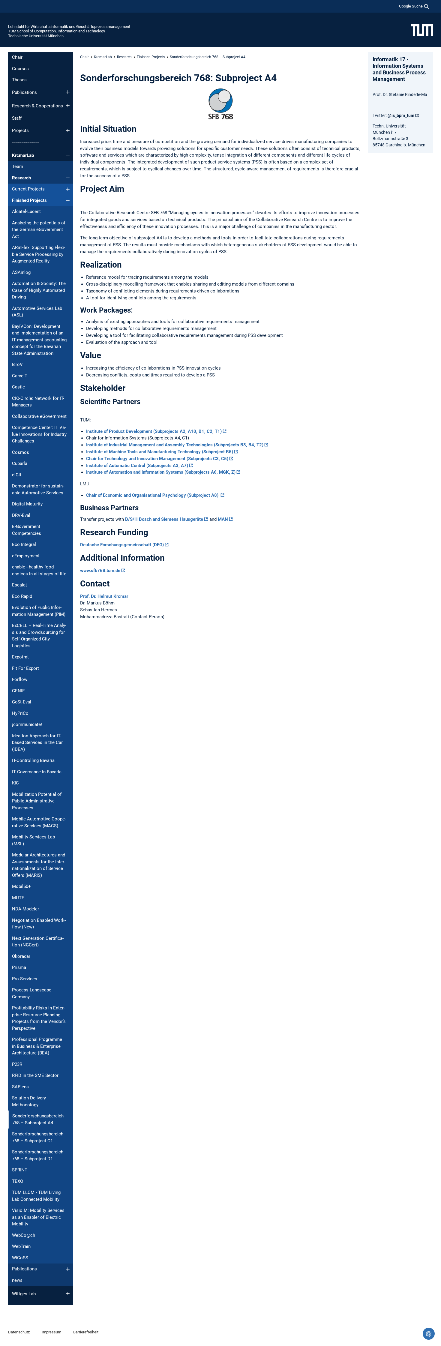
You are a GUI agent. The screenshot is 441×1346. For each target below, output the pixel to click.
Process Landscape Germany (31, 993)
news (17, 1280)
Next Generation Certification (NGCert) (38, 942)
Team (17, 166)
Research (21, 178)
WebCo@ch (23, 1235)
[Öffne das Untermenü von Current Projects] (67, 189)
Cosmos (20, 452)
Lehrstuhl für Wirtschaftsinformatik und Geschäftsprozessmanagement (69, 26)
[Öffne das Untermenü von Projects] (67, 130)
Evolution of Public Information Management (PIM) (38, 611)
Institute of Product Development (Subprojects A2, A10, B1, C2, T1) (154, 431)
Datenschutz (19, 1332)
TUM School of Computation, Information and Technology (56, 31)
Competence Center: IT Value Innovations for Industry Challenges (39, 434)
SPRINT (19, 1170)
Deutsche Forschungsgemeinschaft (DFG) (122, 544)
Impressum (51, 1332)
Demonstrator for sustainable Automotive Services (38, 489)
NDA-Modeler (25, 909)
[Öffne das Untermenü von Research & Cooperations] (67, 105)
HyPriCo (20, 713)
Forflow (19, 679)
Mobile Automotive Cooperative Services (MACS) (39, 822)
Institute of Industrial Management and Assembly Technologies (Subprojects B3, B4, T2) (174, 445)
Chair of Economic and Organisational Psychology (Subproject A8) (153, 495)
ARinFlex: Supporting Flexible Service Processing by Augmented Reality (38, 254)
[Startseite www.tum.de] (422, 29)
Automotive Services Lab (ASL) (37, 312)
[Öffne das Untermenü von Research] (67, 177)
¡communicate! (27, 724)
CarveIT (19, 376)
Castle (18, 387)
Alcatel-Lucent (26, 211)
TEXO (17, 1181)
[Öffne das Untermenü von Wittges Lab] (67, 1293)
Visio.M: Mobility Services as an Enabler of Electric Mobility (38, 1217)
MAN (223, 519)
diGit (16, 475)
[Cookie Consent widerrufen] (429, 1334)
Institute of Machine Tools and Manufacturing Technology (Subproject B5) (159, 451)
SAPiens (20, 1087)
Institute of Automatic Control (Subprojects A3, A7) (137, 465)
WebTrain (21, 1246)
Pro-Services (24, 979)
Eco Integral (24, 544)
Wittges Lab (24, 1294)
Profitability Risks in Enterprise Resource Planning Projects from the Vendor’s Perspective (39, 1018)
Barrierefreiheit (85, 1332)
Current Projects (28, 189)
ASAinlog (21, 272)
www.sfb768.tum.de (100, 570)
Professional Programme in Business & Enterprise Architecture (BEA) (37, 1046)
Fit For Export (25, 668)
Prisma (19, 967)
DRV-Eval (21, 515)
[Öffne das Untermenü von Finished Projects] (67, 200)
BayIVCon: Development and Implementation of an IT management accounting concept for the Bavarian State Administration (39, 340)
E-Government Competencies (26, 530)
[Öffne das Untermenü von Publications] (67, 92)
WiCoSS (20, 1258)
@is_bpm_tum (401, 115)
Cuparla (19, 463)
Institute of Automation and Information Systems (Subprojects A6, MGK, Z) (161, 472)
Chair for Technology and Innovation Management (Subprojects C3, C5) (157, 458)
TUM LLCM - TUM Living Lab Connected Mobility (36, 1196)
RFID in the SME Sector (35, 1075)
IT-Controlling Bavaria (33, 760)
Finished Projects (29, 200)
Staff (17, 118)
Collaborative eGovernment (39, 416)
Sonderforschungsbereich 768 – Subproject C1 (37, 1137)
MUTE (18, 898)
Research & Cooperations (37, 106)
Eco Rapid (22, 596)
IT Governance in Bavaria (37, 772)
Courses (20, 68)
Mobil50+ (21, 886)
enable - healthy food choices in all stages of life (39, 570)
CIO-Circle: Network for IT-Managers (38, 402)
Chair (17, 57)
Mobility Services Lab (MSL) (33, 840)
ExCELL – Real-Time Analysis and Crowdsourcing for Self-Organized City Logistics (39, 636)
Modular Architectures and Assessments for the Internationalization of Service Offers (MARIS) (38, 865)
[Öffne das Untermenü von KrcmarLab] (67, 155)
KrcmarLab (23, 155)
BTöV (17, 364)
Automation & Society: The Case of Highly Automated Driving (39, 290)
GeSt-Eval (21, 702)
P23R (17, 1064)
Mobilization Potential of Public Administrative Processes (37, 801)
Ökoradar (21, 956)
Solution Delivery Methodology (29, 1101)
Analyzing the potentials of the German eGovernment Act (38, 229)
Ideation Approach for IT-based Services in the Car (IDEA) (37, 742)
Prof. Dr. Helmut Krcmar (104, 596)
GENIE (18, 691)
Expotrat (20, 657)
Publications (24, 92)
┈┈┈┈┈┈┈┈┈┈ (25, 142)
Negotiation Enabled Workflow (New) (39, 924)
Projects (20, 130)
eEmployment (26, 556)
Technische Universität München (36, 36)
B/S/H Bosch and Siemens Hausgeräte (164, 519)
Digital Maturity (27, 504)
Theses (19, 79)
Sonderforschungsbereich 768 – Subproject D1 (37, 1155)
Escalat (19, 585)
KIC (15, 783)
